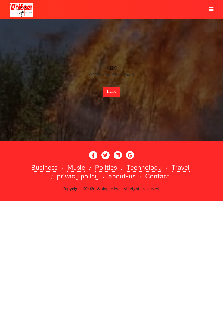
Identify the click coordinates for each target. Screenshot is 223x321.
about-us (122, 176)
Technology (144, 167)
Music (76, 167)
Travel (181, 167)
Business (44, 167)
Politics (106, 167)
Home (111, 91)
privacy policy (78, 176)
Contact (157, 176)
